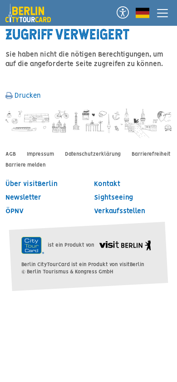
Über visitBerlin (31, 184)
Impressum (40, 154)
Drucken (27, 96)
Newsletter (23, 198)
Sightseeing (113, 198)
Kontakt (107, 184)
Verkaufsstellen (119, 211)
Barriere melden (25, 165)
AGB (10, 154)
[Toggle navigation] (162, 13)
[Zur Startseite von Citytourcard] (31, 9)
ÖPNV (14, 211)
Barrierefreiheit (151, 154)
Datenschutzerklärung (93, 154)
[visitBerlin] (125, 245)
